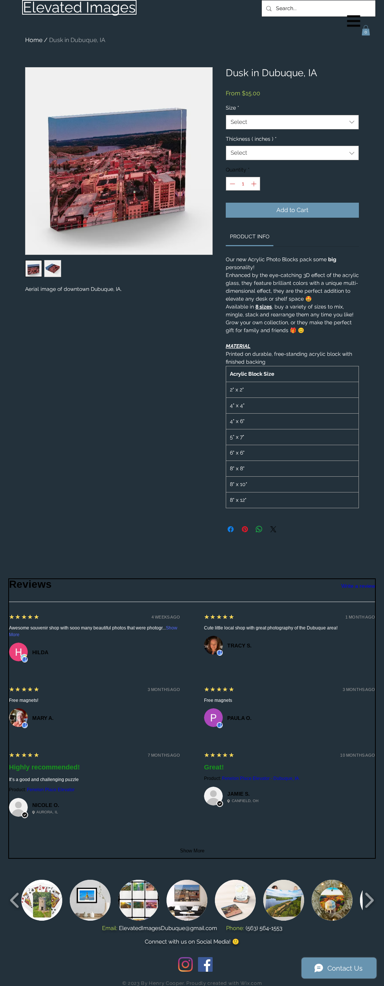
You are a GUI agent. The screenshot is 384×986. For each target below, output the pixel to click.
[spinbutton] (243, 183)
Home (33, 40)
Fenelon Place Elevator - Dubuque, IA (260, 778)
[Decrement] (231, 183)
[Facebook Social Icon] (205, 964)
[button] (353, 21)
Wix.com (251, 983)
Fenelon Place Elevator (51, 789)
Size (232, 108)
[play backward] (14, 900)
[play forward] (369, 900)
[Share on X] (273, 529)
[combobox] (292, 122)
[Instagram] (185, 964)
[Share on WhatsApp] (259, 529)
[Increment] (254, 183)
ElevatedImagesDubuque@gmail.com (168, 928)
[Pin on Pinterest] (244, 529)
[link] (250, 236)
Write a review (358, 586)
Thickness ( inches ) (251, 139)
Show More (192, 851)
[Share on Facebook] (230, 529)
